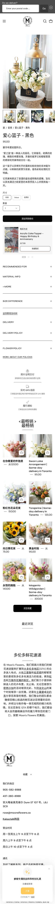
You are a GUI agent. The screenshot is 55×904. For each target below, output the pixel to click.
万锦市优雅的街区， (19, 680)
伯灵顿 (37, 672)
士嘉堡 (40, 692)
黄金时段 (34, 548)
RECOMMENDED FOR (15, 266)
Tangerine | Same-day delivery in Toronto (40, 511)
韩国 (11, 819)
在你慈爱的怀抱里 (13, 461)
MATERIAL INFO (11, 276)
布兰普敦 (26, 672)
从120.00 (13, 464)
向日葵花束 (9, 548)
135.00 (48, 514)
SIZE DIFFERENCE (13, 301)
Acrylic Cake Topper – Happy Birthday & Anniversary (31, 236)
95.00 (38, 474)
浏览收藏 (27, 608)
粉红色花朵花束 (12, 508)
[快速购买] (21, 452)
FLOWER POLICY (12, 348)
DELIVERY (8, 322)
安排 (10, 127)
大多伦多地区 (31, 668)
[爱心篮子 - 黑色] (9, 116)
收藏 (25, 774)
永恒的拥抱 (9, 585)
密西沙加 (8, 688)
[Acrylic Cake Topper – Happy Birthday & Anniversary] (11, 239)
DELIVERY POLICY (13, 333)
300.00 (39, 598)
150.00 (12, 511)
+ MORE (7, 286)
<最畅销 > (27, 423)
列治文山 (41, 688)
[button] (50, 8)
